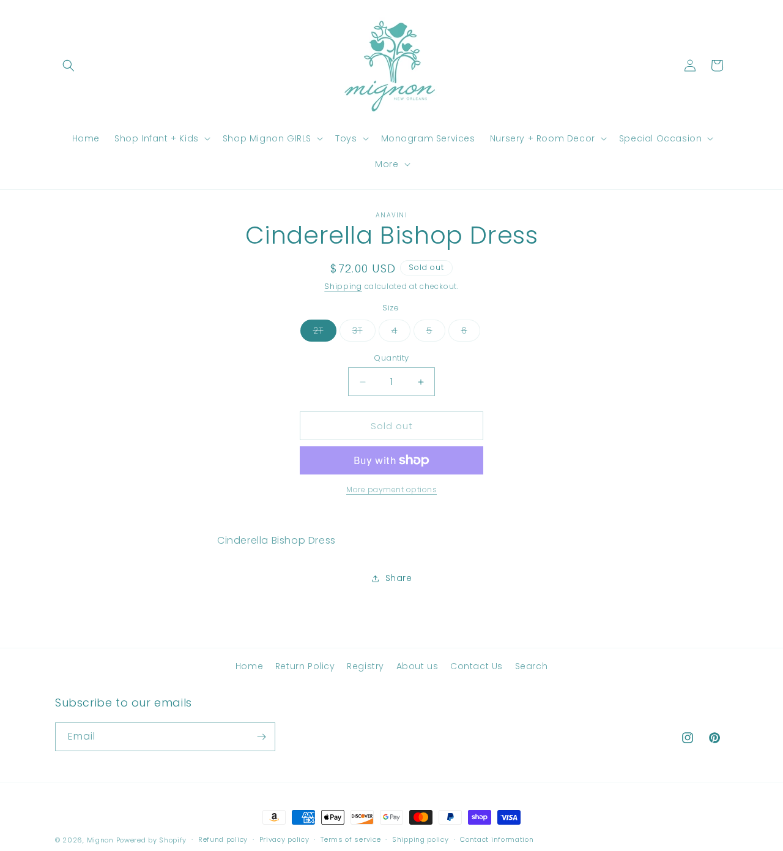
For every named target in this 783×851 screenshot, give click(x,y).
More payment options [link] (391, 489)
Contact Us (476, 666)
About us (417, 666)
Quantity (391, 358)
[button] (68, 65)
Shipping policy (420, 839)
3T (364, 333)
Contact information (496, 839)
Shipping (343, 286)
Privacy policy (284, 839)
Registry (365, 666)
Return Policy (305, 666)
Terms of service (350, 839)
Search (531, 666)
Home (249, 666)
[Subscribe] (261, 736)
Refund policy (223, 839)
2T (324, 333)
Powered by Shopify (151, 840)
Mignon (101, 840)
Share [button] (398, 578)
